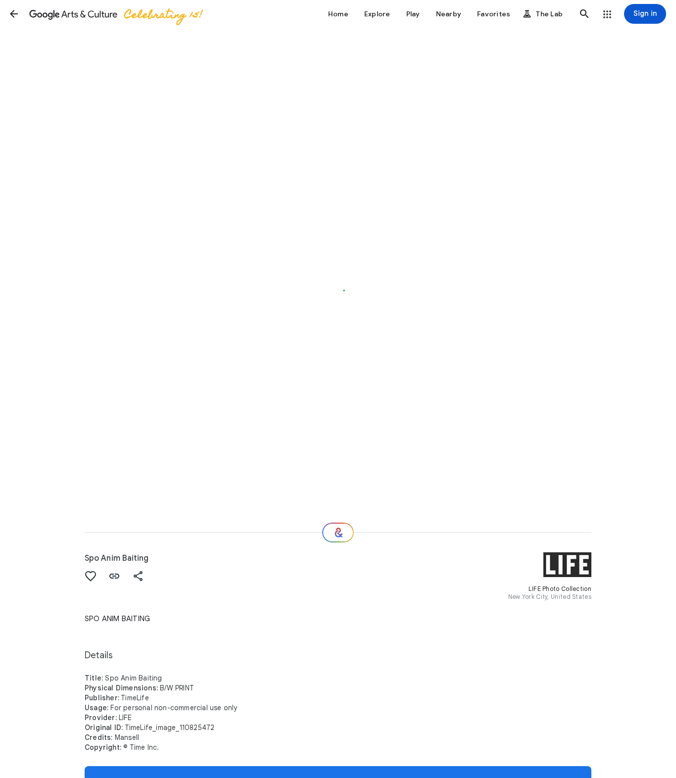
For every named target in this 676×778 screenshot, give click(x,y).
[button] (14, 14)
